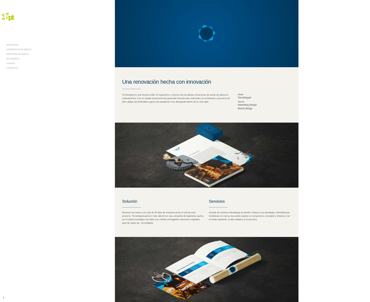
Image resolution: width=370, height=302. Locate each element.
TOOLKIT (10, 63)
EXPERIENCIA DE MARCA (19, 49)
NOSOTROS (12, 45)
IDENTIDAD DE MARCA (17, 54)
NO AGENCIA (12, 59)
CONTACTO (12, 68)
